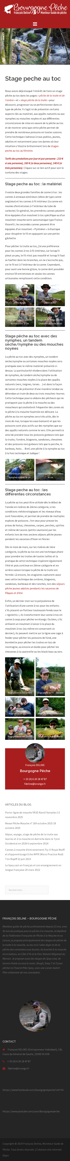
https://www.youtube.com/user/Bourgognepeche (31, 1111)
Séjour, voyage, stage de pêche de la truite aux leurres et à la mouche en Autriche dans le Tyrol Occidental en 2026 (32, 839)
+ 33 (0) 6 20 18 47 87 (35, 779)
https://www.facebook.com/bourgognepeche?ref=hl (33, 1090)
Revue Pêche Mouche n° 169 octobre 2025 (29, 823)
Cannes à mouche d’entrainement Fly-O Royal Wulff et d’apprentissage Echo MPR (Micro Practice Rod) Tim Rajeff (35, 854)
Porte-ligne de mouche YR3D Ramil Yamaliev (31, 812)
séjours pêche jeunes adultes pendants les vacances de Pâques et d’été (35, 588)
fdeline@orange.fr (35, 783)
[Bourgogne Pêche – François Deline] (35, 10)
